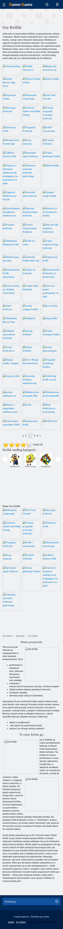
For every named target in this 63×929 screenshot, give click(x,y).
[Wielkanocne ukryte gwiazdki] (51, 395)
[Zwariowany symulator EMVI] (12, 424)
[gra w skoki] (51, 309)
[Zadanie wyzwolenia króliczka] (12, 336)
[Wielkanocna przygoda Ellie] (31, 395)
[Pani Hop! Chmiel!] (51, 98)
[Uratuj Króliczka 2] (12, 350)
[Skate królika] (51, 84)
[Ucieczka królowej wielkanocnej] (31, 381)
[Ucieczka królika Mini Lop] (31, 260)
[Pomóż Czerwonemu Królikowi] (31, 230)
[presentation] (5, 459)
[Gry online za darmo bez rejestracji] (20, 4)
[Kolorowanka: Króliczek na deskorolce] (51, 275)
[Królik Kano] (51, 424)
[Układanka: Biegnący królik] (12, 246)
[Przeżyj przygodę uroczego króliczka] (51, 115)
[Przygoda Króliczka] (31, 130)
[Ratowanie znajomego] (31, 98)
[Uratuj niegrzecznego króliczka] (51, 246)
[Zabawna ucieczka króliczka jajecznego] (31, 176)
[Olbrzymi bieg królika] (31, 84)
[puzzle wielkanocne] (12, 395)
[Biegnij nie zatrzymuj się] (51, 69)
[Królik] (31, 410)
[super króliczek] (12, 309)
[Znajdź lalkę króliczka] (31, 293)
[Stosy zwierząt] (31, 143)
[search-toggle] (47, 4)
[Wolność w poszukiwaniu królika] (51, 213)
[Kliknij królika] (51, 176)
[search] (56, 901)
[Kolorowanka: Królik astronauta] (12, 275)
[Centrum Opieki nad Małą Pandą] (31, 115)
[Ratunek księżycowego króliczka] (31, 213)
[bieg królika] (51, 321)
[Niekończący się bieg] (12, 260)
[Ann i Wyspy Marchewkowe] (31, 365)
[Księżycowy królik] (51, 260)
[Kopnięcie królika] (12, 98)
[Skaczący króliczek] (12, 115)
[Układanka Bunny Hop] (12, 321)
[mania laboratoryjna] (51, 350)
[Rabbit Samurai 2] (31, 69)
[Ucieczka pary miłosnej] (31, 197)
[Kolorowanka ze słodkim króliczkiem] (12, 293)
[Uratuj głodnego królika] (51, 156)
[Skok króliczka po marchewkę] (51, 410)
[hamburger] (4, 4)
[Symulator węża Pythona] (31, 156)
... (30, 436)
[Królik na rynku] (31, 246)
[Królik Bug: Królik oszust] (51, 381)
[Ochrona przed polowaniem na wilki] (51, 293)
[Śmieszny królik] (12, 130)
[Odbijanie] (31, 321)
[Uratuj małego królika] (31, 309)
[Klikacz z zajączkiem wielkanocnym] (12, 410)
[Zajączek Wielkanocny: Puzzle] (12, 197)
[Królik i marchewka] (51, 130)
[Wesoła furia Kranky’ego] (12, 143)
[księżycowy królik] (31, 424)
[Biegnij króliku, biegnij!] (12, 365)
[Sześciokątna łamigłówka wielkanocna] (12, 213)
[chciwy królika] (12, 69)
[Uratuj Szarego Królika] (51, 336)
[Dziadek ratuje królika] (51, 197)
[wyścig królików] (31, 336)
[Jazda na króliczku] (31, 275)
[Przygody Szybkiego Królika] (51, 365)
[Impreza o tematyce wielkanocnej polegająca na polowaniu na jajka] (12, 176)
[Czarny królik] (12, 381)
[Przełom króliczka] (51, 143)
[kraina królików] (31, 350)
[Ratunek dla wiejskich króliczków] (51, 230)
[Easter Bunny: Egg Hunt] (12, 84)
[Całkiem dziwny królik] (12, 156)
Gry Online (21, 922)
